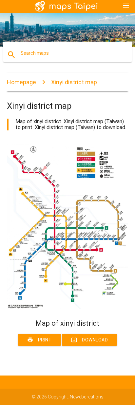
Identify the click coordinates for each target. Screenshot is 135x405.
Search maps (35, 53)
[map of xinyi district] (67, 307)
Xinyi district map (74, 82)
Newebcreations (87, 396)
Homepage (21, 82)
